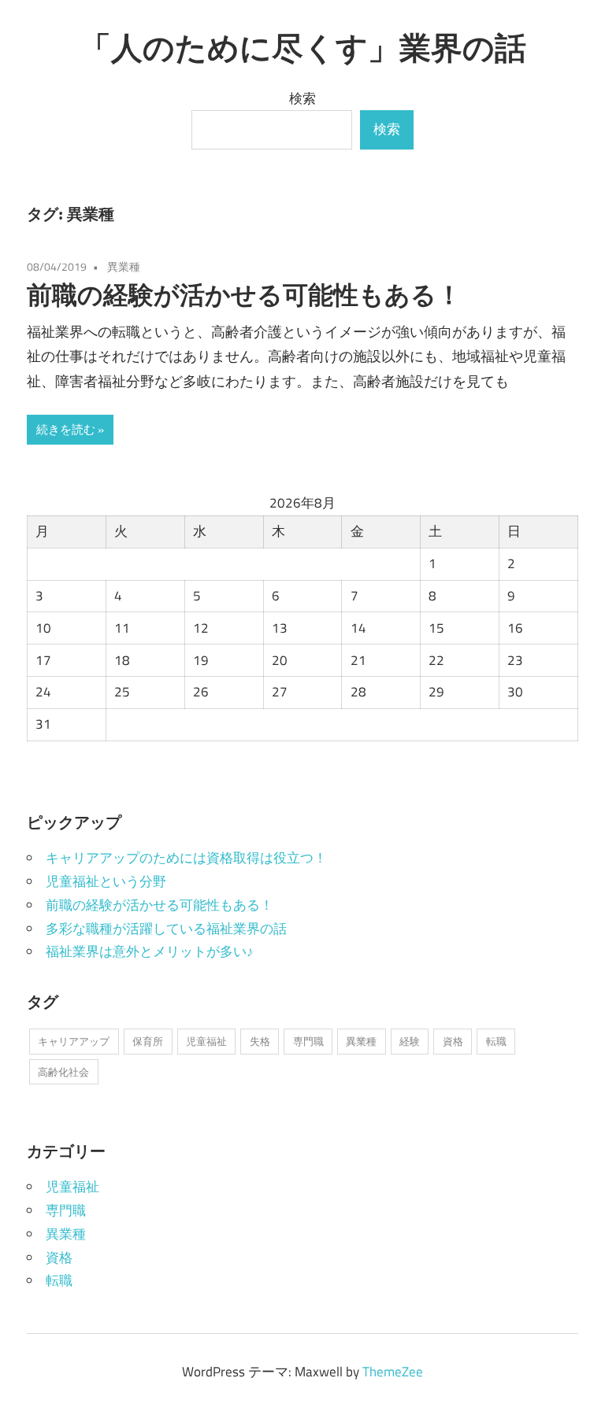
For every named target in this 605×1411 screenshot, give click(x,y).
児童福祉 (206, 1041)
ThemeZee (392, 1371)
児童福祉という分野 (106, 881)
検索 (302, 98)
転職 (496, 1041)
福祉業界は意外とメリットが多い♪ (150, 951)
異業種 (123, 266)
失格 (260, 1041)
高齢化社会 (63, 1072)
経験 (409, 1041)
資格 (453, 1041)
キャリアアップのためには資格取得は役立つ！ (186, 858)
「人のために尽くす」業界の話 (303, 47)
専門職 (308, 1041)
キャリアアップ (73, 1041)
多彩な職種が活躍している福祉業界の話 (166, 928)
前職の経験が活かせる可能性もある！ (244, 294)
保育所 (147, 1041)
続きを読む (65, 429)
